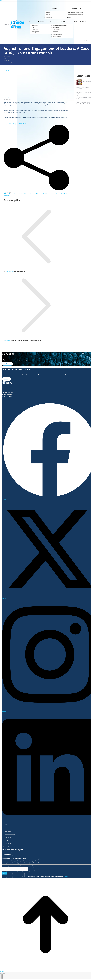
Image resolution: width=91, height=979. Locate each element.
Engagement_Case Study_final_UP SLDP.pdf (15, 124)
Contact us (7, 363)
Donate (6, 379)
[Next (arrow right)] (2, 976)
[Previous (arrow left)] (0, 976)
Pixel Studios (67, 876)
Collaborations (7, 98)
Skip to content (3, 1)
